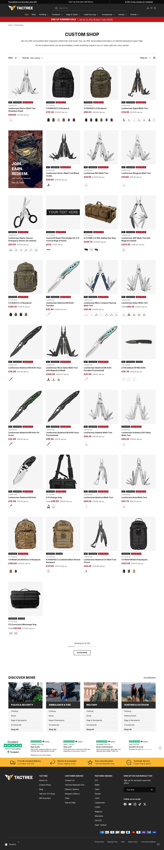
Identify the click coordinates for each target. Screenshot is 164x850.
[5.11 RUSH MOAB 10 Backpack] (138, 534)
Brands (134, 14)
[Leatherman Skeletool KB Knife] (25, 472)
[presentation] (154, 120)
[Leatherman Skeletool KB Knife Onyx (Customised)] (63, 407)
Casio (97, 789)
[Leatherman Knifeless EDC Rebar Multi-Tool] (138, 407)
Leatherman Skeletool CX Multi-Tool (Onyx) (100, 560)
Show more (82, 653)
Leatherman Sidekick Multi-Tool (98, 432)
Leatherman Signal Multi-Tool (134, 108)
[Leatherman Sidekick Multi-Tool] (101, 407)
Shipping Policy (112, 842)
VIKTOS (98, 820)
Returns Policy (133, 842)
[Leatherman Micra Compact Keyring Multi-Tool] (101, 277)
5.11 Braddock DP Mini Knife (133, 368)
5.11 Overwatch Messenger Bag (22, 624)
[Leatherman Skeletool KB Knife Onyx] (25, 342)
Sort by (25, 58)
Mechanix (99, 816)
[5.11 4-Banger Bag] (63, 472)
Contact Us (69, 780)
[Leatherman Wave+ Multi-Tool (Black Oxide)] (63, 147)
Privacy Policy (99, 842)
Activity (121, 14)
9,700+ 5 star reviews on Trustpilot (139, 2)
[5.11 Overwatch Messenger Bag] (25, 599)
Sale (26, 14)
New (34, 14)
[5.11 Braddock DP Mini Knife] (138, 342)
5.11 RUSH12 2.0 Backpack (95, 108)
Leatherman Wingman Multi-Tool (136, 173)
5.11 (96, 780)
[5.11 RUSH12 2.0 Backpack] (101, 83)
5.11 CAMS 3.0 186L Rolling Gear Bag (100, 238)
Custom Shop (19, 25)
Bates (97, 785)
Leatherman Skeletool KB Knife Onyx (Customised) (62, 433)
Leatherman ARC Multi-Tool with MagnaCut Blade (135, 239)
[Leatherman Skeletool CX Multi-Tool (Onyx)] (101, 534)
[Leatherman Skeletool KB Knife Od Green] (25, 407)
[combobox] (89, 8)
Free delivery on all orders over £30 (22, 2)
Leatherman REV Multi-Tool (96, 173)
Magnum (98, 811)
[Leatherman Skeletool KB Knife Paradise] (63, 277)
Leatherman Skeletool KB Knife (22, 497)
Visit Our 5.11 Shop (47, 794)
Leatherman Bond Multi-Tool (134, 497)
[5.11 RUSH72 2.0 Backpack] (25, 277)
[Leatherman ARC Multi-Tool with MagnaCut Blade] (138, 212)
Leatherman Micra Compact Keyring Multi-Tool (100, 304)
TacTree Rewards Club (74, 785)
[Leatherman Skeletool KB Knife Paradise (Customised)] (101, 342)
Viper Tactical (100, 825)
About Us (43, 780)
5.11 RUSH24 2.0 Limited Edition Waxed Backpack (63, 560)
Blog (41, 789)
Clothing (42, 14)
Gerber (98, 794)
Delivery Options (72, 789)
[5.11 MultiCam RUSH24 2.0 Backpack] (25, 534)
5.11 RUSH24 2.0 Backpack (57, 108)
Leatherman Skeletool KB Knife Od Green (23, 433)
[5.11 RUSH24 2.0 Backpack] (63, 83)
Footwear (56, 14)
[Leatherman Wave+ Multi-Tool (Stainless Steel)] (25, 83)
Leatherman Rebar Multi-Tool (134, 303)
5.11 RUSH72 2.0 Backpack (19, 303)
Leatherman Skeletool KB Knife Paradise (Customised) (97, 369)
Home (10, 25)
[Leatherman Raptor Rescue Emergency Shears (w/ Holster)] (25, 212)
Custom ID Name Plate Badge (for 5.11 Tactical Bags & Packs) (62, 239)
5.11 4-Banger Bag (54, 497)
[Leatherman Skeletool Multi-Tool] (101, 472)
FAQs (67, 798)
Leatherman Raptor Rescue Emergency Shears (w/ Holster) (22, 239)
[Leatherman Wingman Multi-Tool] (138, 147)
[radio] (10, 120)
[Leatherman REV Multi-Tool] (101, 147)
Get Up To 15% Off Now (89, 19)
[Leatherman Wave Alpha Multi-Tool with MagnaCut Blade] (63, 342)
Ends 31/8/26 (107, 19)
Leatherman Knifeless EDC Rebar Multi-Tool (136, 433)
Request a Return (72, 794)
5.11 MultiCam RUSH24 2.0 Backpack (24, 559)
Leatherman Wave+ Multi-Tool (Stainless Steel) (21, 109)
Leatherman (100, 803)
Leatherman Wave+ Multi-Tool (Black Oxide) (62, 174)
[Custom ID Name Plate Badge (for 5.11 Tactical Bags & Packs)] (63, 212)
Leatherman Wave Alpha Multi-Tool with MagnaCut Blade (62, 369)
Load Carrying (90, 14)
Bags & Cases (72, 14)
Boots (13, 716)
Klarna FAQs (70, 803)
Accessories (107, 14)
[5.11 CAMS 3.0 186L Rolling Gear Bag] (101, 212)
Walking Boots (130, 716)
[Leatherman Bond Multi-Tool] (138, 472)
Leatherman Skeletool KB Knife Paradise (60, 304)
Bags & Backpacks (19, 720)
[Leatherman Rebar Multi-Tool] (138, 277)
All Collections (150, 677)
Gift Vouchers (45, 798)
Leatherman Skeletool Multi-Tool (98, 497)
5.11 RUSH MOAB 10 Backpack (134, 559)
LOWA (97, 807)
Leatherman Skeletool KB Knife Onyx (24, 368)
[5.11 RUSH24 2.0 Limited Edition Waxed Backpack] (63, 534)
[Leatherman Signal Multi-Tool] (138, 83)
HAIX (97, 798)
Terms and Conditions (148, 842)
